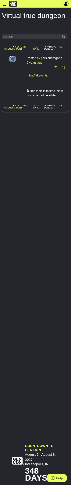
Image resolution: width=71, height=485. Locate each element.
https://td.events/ (37, 75)
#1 (63, 67)
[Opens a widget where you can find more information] (56, 478)
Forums (7, 49)
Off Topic (36, 48)
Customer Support (19, 48)
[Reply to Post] (55, 67)
